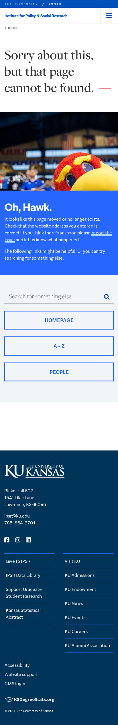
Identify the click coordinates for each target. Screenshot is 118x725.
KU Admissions (80, 575)
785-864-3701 (19, 522)
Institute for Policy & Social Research (36, 15)
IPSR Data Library (23, 575)
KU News (74, 603)
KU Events (75, 617)
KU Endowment (80, 589)
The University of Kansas (35, 710)
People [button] (59, 372)
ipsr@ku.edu (17, 515)
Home (12, 28)
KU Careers (76, 631)
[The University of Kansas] (34, 475)
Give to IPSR (18, 561)
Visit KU (72, 561)
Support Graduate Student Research (24, 592)
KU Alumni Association (87, 645)
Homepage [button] (59, 320)
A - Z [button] (59, 346)
